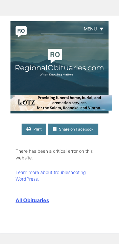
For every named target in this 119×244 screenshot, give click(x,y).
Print (37, 129)
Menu (93, 28)
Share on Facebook (76, 129)
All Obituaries (32, 200)
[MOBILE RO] (59, 103)
